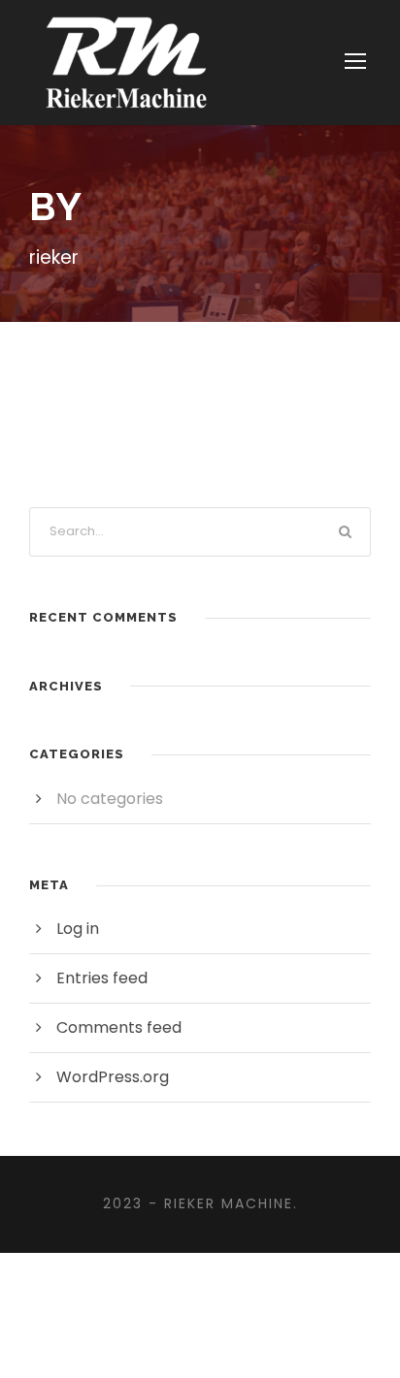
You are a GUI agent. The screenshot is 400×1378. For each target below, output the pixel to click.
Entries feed (102, 978)
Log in (77, 928)
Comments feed (119, 1027)
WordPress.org (112, 1077)
